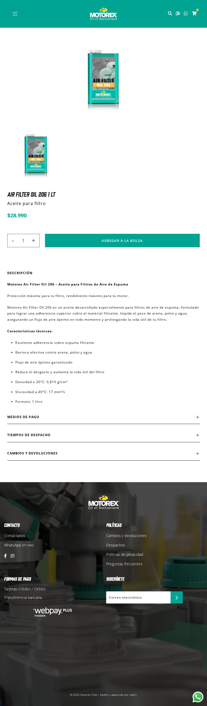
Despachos (115, 545)
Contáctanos (14, 535)
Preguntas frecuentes (124, 563)
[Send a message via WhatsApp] (198, 697)
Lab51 (133, 695)
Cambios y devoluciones (126, 535)
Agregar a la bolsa (122, 240)
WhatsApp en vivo (19, 545)
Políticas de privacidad (124, 554)
